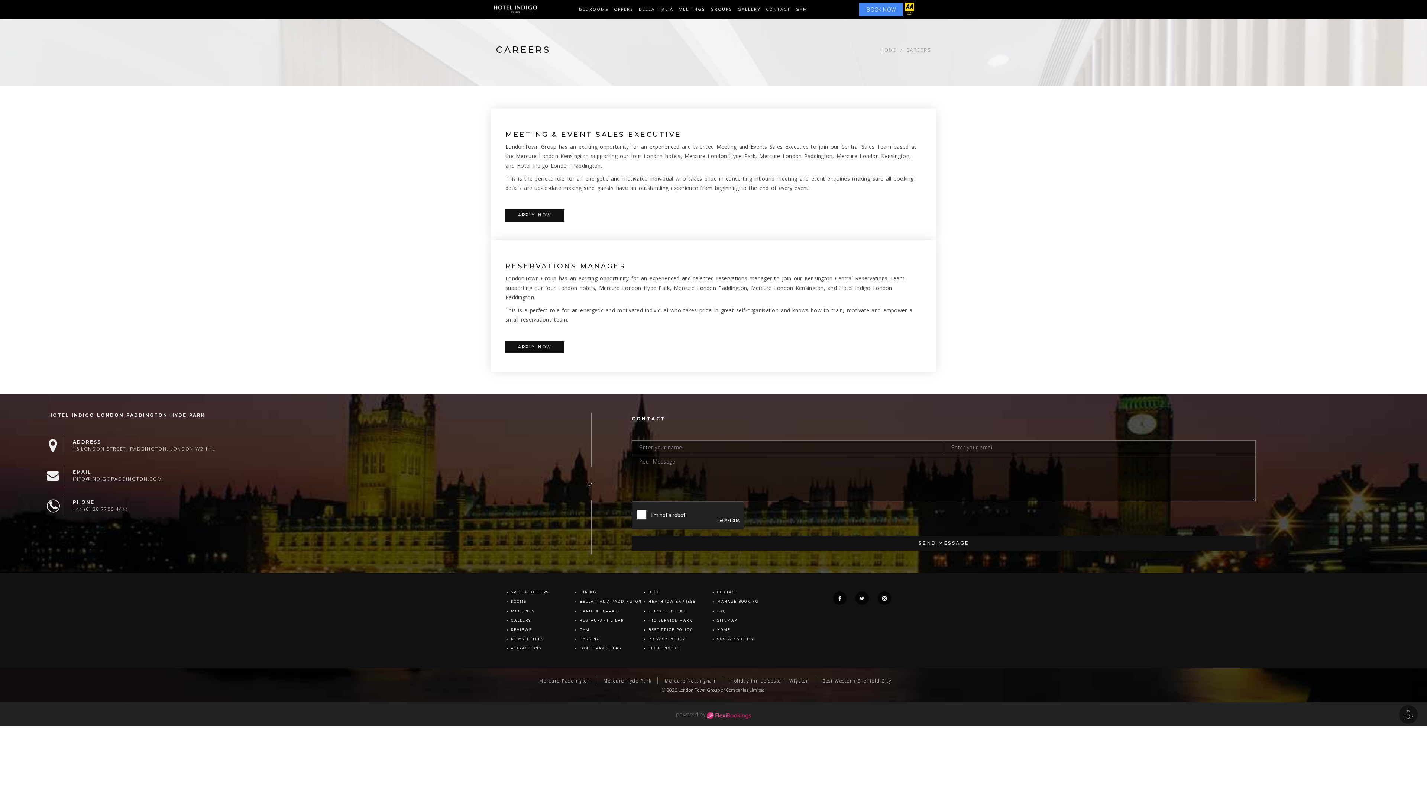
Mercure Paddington (564, 681)
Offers (624, 9)
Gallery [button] (749, 9)
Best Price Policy (670, 630)
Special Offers (530, 592)
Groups (721, 9)
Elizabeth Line (667, 611)
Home (888, 50)
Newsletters (527, 639)
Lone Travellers (600, 648)
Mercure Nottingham (691, 681)
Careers (918, 50)
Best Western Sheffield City (857, 681)
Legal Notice (664, 648)
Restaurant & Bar (602, 620)
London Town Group (699, 690)
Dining (588, 592)
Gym (802, 9)
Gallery (521, 620)
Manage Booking (738, 601)
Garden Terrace (600, 611)
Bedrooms (594, 9)
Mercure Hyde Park (628, 681)
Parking (590, 639)
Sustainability (735, 639)
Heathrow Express (672, 601)
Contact (778, 9)
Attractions (526, 648)
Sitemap (727, 620)
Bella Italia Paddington (611, 601)
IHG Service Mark (670, 620)
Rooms (519, 601)
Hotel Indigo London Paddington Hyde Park (126, 415)
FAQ (721, 611)
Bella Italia (656, 9)
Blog (654, 592)
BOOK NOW (881, 9)
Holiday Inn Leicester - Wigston (769, 681)
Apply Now (535, 215)
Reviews (521, 630)
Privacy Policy (666, 639)
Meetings (692, 9)
